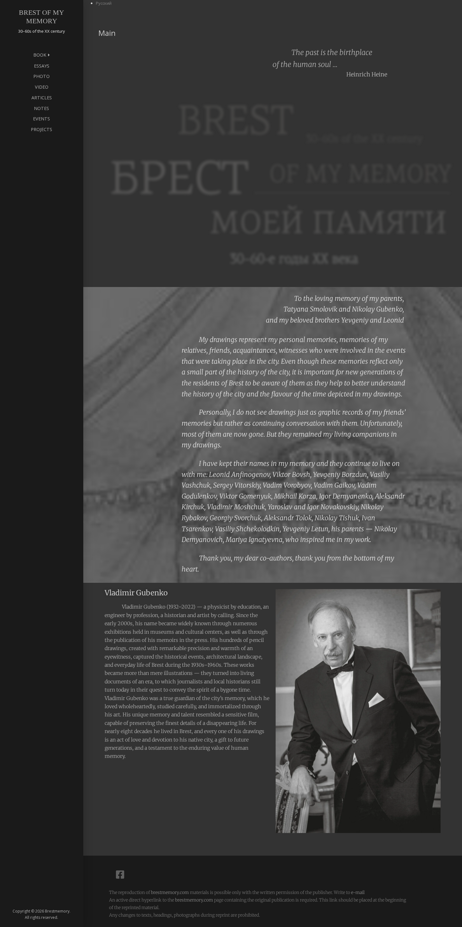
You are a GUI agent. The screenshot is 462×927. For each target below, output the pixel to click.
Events (41, 119)
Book (39, 55)
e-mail (358, 892)
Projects (41, 129)
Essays (41, 66)
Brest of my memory (41, 16)
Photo (41, 76)
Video (41, 87)
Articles (41, 98)
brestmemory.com (170, 892)
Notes (41, 108)
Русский (104, 3)
